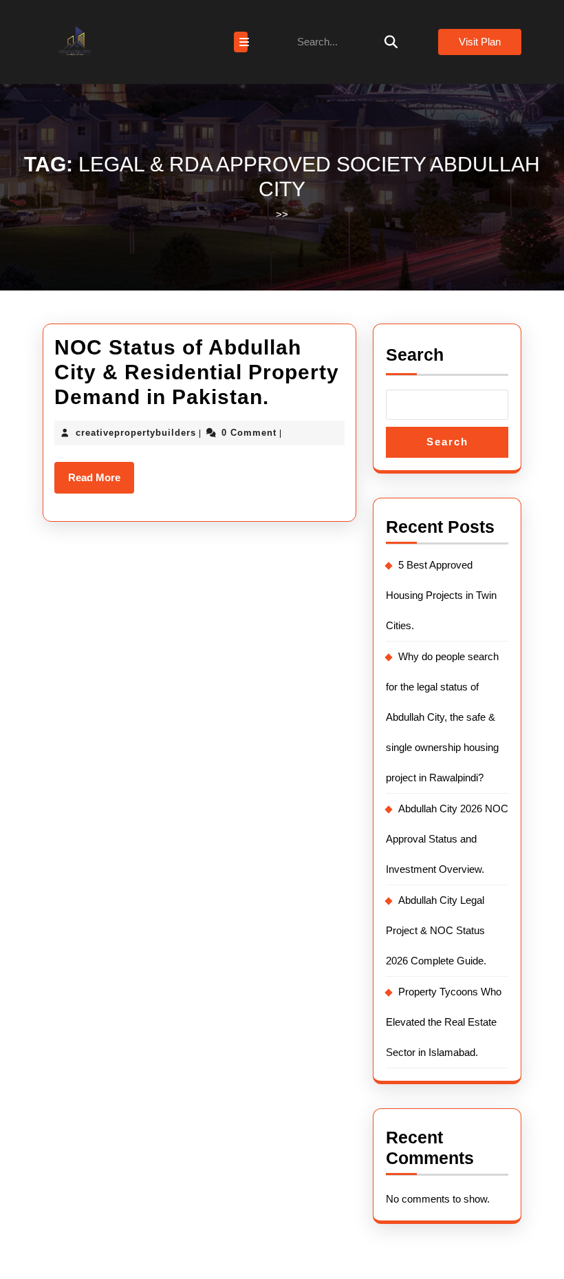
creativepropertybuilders (136, 432)
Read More (101, 482)
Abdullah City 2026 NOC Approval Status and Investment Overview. (447, 839)
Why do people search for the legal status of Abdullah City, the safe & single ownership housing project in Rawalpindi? (442, 717)
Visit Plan (480, 41)
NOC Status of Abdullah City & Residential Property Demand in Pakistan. (196, 372)
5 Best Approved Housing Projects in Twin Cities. (441, 595)
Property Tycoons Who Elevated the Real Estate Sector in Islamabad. (443, 1022)
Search (415, 354)
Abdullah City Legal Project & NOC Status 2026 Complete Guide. (436, 930)
